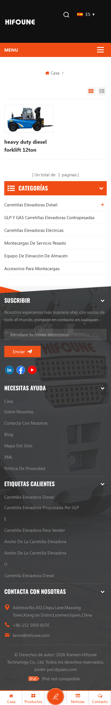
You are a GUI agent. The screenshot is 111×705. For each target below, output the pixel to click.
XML (8, 457)
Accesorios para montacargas (31, 268)
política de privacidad (24, 468)
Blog (8, 434)
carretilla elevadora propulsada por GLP (41, 507)
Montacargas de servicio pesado (35, 243)
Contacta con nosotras (26, 423)
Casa (55, 73)
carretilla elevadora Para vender (34, 530)
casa (8, 401)
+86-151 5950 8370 (31, 625)
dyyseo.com (66, 669)
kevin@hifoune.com (31, 635)
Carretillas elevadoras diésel (30, 205)
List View (102, 91)
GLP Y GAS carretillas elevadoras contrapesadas (49, 217)
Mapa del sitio (18, 445)
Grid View (91, 91)
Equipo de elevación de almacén (35, 256)
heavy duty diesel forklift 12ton (25, 145)
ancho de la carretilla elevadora (35, 541)
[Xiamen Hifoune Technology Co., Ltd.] (20, 21)
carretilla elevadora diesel (29, 497)
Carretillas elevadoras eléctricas (33, 230)
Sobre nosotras (18, 411)
